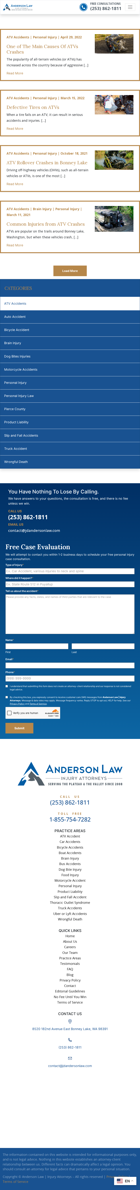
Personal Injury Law (19, 396)
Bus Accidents (70, 864)
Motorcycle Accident (70, 880)
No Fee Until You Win (70, 997)
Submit (19, 728)
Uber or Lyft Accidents (70, 914)
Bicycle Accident (16, 330)
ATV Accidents (15, 303)
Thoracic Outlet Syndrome (70, 902)
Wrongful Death (16, 462)
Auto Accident (15, 317)
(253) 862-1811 (106, 8)
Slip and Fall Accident (70, 897)
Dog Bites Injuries (17, 356)
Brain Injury (12, 343)
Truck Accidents (70, 908)
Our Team (70, 953)
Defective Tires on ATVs (33, 107)
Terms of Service (38, 703)
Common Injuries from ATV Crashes (46, 224)
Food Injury (70, 875)
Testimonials (70, 964)
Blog (70, 975)
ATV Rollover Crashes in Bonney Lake (47, 163)
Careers (70, 947)
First (8, 652)
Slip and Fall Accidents (21, 435)
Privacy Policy (17, 703)
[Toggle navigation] (130, 7)
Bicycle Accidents (70, 847)
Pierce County (15, 409)
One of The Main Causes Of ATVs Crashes (42, 49)
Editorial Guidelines (70, 991)
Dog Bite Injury (70, 869)
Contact (70, 986)
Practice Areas (70, 958)
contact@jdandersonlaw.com (34, 530)
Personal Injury (15, 383)
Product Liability (16, 422)
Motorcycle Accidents (20, 369)
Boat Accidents (70, 853)
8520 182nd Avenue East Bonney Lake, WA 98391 (70, 1029)
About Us (70, 941)
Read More (15, 73)
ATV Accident (70, 836)
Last (74, 652)
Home (70, 936)
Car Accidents (70, 842)
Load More (70, 271)
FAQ (70, 969)
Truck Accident (15, 449)
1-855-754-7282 (70, 819)
